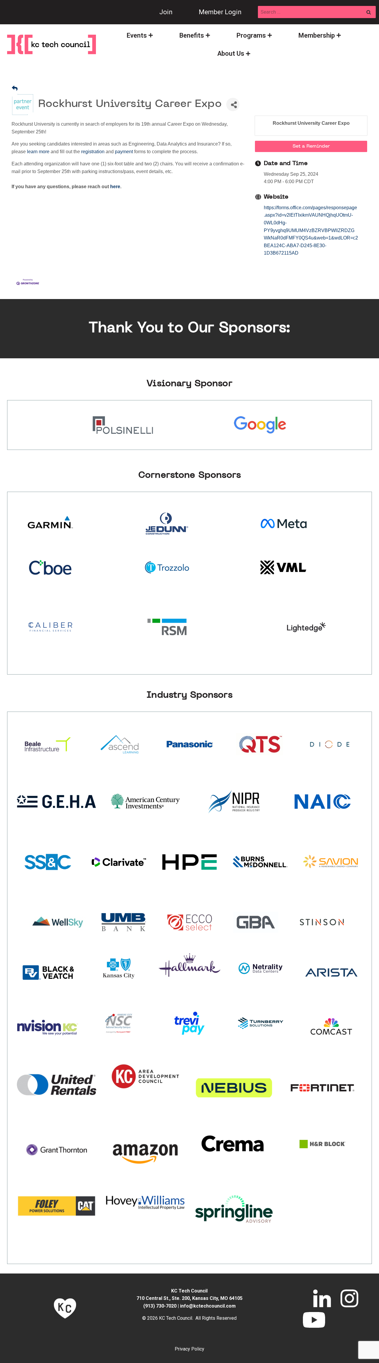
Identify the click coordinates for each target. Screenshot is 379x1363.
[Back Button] (14, 88)
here (115, 186)
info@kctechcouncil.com (208, 1306)
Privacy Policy (189, 1349)
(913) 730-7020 (159, 1306)
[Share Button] (233, 104)
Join (166, 12)
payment (124, 151)
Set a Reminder (311, 146)
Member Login (220, 12)
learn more (38, 151)
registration (93, 151)
